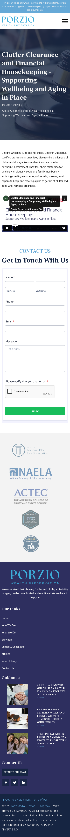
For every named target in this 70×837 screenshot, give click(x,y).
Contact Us (8, 668)
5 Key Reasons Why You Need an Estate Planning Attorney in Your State (51, 689)
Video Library (9, 661)
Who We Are (9, 625)
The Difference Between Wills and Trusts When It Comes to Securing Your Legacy (50, 716)
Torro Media (18, 806)
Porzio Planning (11, 104)
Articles (6, 654)
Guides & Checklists (13, 646)
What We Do (9, 632)
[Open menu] (65, 21)
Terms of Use (40, 799)
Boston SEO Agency (38, 806)
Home (5, 618)
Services (7, 639)
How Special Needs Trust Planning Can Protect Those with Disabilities (52, 738)
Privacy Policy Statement (16, 799)
